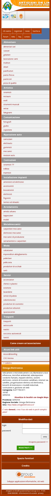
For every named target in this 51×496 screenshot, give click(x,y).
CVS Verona (8, 358)
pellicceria (7, 262)
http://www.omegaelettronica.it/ (20, 404)
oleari (5, 67)
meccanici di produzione (13, 237)
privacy (40, 493)
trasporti (7, 321)
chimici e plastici (10, 284)
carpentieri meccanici (12, 229)
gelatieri (6, 55)
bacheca (36, 31)
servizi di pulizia (10, 296)
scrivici (27, 36)
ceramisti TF (8, 164)
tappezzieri (8, 215)
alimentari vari (9, 46)
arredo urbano (9, 211)
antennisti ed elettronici (13, 182)
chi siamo (7, 31)
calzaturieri (8, 250)
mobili (6, 219)
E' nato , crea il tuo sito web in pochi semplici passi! (24, 410)
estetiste (7, 288)
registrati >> (25, 447)
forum (5, 36)
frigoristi (7, 198)
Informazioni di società (28, 493)
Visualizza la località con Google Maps (32, 397)
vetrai (5, 108)
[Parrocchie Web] (21, 19)
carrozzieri (7, 139)
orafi (5, 100)
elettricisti (7, 194)
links (13, 36)
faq (19, 36)
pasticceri (7, 79)
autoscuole (8, 325)
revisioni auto (9, 155)
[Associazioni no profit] (5, 19)
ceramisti (7, 92)
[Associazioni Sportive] (13, 19)
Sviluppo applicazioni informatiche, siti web (25, 481)
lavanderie (7, 292)
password (6, 430)
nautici (6, 329)
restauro (7, 96)
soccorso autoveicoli (12, 333)
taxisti (6, 337)
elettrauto (7, 143)
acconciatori (8, 279)
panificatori (8, 71)
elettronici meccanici (12, 233)
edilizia (6, 168)
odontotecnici (9, 300)
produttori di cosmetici (13, 304)
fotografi (7, 122)
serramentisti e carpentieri (14, 241)
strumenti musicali (11, 104)
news (27, 31)
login (4, 425)
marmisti (7, 173)
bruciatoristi (8, 190)
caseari (6, 50)
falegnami (7, 112)
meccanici (7, 151)
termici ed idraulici (11, 202)
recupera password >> (38, 442)
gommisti (7, 147)
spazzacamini (9, 312)
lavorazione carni (10, 59)
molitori (6, 63)
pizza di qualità (9, 83)
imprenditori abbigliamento (15, 254)
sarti (5, 270)
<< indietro (7, 363)
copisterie (7, 130)
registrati (18, 31)
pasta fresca (8, 75)
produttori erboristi (11, 308)
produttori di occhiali (12, 266)
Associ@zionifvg (10, 354)
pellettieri (7, 258)
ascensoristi (8, 186)
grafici (6, 126)
